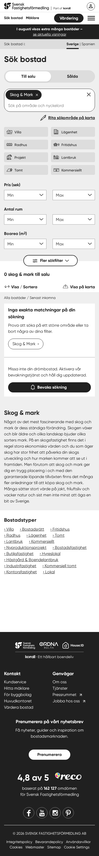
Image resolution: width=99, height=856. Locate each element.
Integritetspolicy (19, 842)
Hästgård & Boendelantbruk (32, 559)
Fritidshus (61, 529)
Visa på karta (82, 286)
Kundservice (15, 681)
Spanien (88, 44)
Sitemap (54, 847)
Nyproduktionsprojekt (26, 547)
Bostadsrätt (33, 529)
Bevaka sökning (52, 387)
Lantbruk (14, 541)
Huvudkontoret (18, 701)
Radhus (13, 535)
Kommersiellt (42, 541)
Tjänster (60, 688)
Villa (10, 529)
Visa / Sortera (24, 286)
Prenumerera (49, 754)
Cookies (16, 847)
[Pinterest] (68, 812)
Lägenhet (37, 535)
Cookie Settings (76, 847)
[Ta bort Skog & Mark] (37, 344)
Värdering (69, 18)
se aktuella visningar (49, 34)
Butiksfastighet (20, 553)
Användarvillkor (78, 842)
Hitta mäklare (16, 688)
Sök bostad (13, 18)
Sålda (72, 76)
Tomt (59, 535)
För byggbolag (17, 694)
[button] (91, 18)
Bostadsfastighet (71, 547)
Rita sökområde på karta (71, 117)
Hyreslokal (51, 553)
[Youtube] (41, 812)
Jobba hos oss (66, 701)
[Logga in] (91, 6)
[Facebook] (28, 812)
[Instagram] (55, 812)
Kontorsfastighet (21, 571)
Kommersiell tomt (60, 565)
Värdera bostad (18, 707)
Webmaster (35, 847)
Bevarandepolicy (49, 842)
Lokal (50, 571)
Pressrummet (64, 694)
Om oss (60, 681)
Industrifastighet (21, 565)
